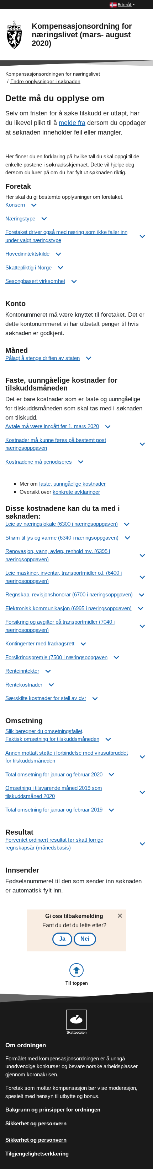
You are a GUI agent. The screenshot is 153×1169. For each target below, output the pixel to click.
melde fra (72, 122)
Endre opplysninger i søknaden (45, 81)
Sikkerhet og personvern (36, 1123)
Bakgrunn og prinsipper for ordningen (52, 1110)
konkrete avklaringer (76, 492)
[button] (122, 5)
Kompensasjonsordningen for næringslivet (52, 74)
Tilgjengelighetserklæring (37, 1154)
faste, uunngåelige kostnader (72, 484)
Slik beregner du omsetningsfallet (43, 731)
